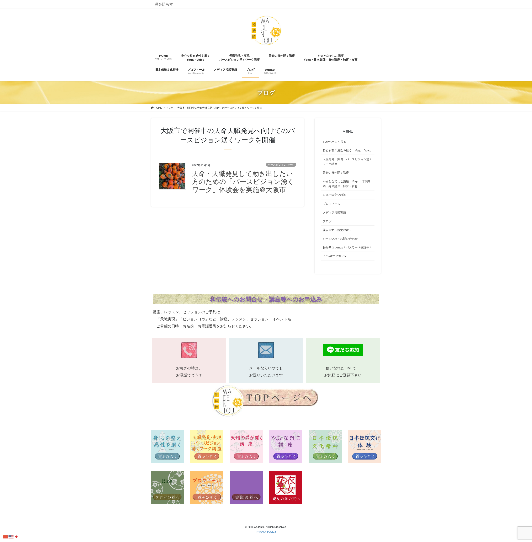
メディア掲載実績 (334, 212)
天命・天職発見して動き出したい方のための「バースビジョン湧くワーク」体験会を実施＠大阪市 (243, 181)
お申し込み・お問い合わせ (340, 238)
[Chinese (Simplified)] (6, 536)
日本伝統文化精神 (334, 195)
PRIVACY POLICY (334, 256)
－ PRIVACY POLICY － (266, 531)
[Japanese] (16, 536)
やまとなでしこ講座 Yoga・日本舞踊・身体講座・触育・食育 (346, 184)
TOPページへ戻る (334, 141)
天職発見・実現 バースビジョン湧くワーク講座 (347, 161)
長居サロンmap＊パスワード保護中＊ (347, 247)
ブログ (327, 221)
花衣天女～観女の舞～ (337, 230)
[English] (11, 536)
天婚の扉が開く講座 (336, 172)
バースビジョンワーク (281, 164)
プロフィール (331, 203)
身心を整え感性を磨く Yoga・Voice (347, 150)
